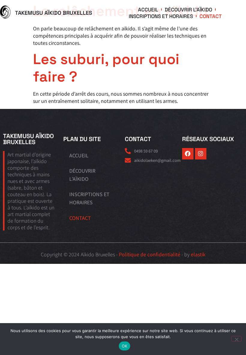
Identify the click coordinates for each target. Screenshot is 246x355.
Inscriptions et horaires (161, 16)
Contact (211, 16)
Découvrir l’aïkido (188, 9)
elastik (198, 254)
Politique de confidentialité (149, 254)
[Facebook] (188, 153)
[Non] (236, 338)
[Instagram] (200, 153)
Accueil (148, 9)
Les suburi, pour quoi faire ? (106, 68)
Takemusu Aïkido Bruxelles (53, 12)
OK (125, 346)
